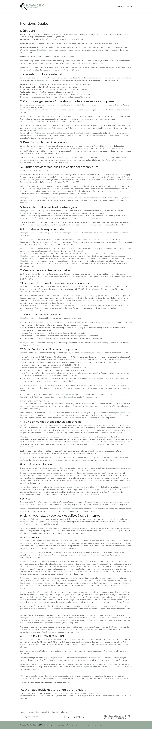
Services (118, 7)
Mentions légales (47, 725)
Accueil (109, 7)
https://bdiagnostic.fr (50, 39)
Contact (128, 7)
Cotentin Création (94, 725)
